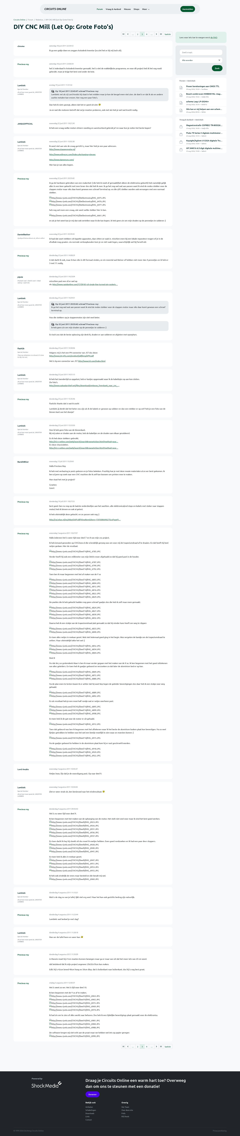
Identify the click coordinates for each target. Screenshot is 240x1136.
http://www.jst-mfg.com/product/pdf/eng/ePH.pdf (71, 355)
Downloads (90, 1113)
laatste (168, 34)
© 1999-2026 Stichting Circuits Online (29, 1131)
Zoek (217, 68)
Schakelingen (91, 1110)
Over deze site (127, 1110)
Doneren (92, 1094)
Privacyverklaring (219, 1131)
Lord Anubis (23, 769)
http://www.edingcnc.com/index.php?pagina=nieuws (72, 154)
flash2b (21, 348)
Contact (89, 1120)
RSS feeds (125, 1116)
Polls (123, 1113)
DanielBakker (24, 234)
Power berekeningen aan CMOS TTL (202, 86)
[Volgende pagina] (156, 34)
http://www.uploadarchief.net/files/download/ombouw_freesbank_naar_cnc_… (84, 385)
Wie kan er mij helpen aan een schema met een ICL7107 (212, 109)
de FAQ (213, 37)
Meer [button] (144, 9)
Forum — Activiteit (187, 81)
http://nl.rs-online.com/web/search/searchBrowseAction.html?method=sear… (83, 441)
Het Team (125, 1107)
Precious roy (23, 64)
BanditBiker (23, 461)
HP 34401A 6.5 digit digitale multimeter (204, 148)
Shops (136, 9)
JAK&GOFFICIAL (25, 123)
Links (88, 1116)
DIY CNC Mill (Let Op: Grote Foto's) (59, 19)
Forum (100, 9)
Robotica (39, 19)
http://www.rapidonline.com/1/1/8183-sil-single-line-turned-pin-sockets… (85, 284)
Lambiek (22, 85)
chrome (21, 46)
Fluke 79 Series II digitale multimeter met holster (209, 132)
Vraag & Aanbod (113, 9)
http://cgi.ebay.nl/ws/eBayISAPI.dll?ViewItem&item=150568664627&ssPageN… (85, 519)
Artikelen (89, 1107)
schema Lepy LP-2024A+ (197, 101)
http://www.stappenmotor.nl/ (62, 149)
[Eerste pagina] (123, 34)
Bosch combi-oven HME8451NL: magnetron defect (209, 93)
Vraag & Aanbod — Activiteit (191, 119)
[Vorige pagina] (128, 34)
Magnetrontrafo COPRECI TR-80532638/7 (205, 125)
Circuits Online (19, 19)
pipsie (20, 276)
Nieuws (127, 9)
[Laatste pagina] (161, 34)
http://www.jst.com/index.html (91, 361)
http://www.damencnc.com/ (61, 159)
